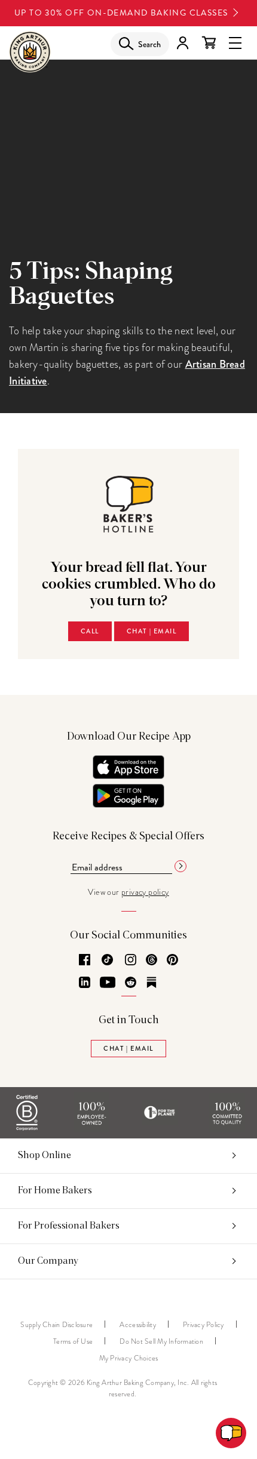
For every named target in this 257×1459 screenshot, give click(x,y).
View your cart (208, 43)
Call (90, 631)
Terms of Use (73, 1341)
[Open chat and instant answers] (231, 1433)
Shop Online (44, 1155)
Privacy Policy (203, 1324)
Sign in (182, 43)
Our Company (48, 1261)
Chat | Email (151, 631)
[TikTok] (107, 960)
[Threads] (151, 960)
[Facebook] (84, 960)
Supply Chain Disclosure (56, 1324)
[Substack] (151, 983)
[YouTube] (107, 983)
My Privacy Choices (128, 1358)
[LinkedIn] (84, 983)
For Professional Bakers (69, 1225)
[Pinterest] (172, 960)
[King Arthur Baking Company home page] (30, 54)
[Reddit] (130, 983)
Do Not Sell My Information (161, 1341)
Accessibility (137, 1324)
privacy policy (145, 892)
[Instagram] (130, 960)
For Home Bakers (55, 1190)
